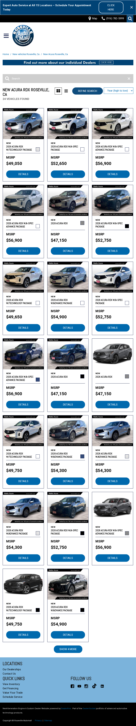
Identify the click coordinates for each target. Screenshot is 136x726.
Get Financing (10, 688)
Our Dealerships (12, 669)
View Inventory (11, 684)
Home (6, 54)
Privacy (38, 720)
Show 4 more (68, 649)
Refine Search (87, 91)
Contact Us (9, 673)
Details (23, 174)
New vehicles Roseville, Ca (26, 54)
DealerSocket (89, 708)
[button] (130, 18)
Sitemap (48, 720)
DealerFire (66, 708)
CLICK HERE (111, 7)
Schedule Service (12, 697)
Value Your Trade (13, 692)
